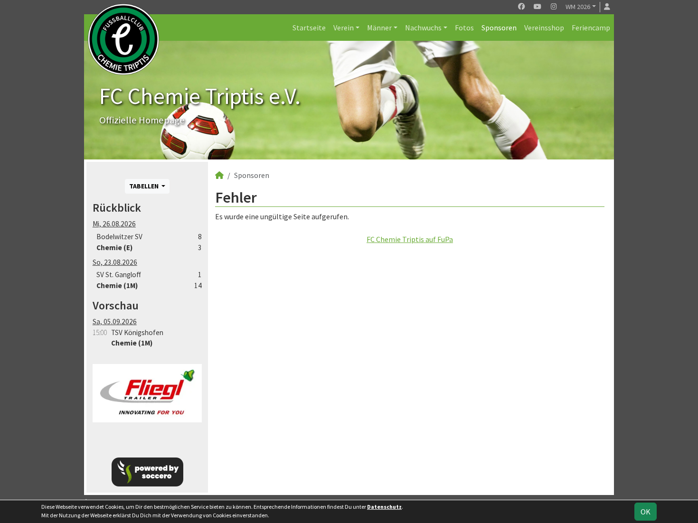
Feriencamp (591, 27)
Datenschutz (384, 506)
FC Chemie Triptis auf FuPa (410, 239)
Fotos (464, 27)
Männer (379, 27)
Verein (343, 27)
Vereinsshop (544, 27)
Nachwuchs (423, 27)
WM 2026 (578, 6)
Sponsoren (499, 27)
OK (646, 511)
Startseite (309, 27)
